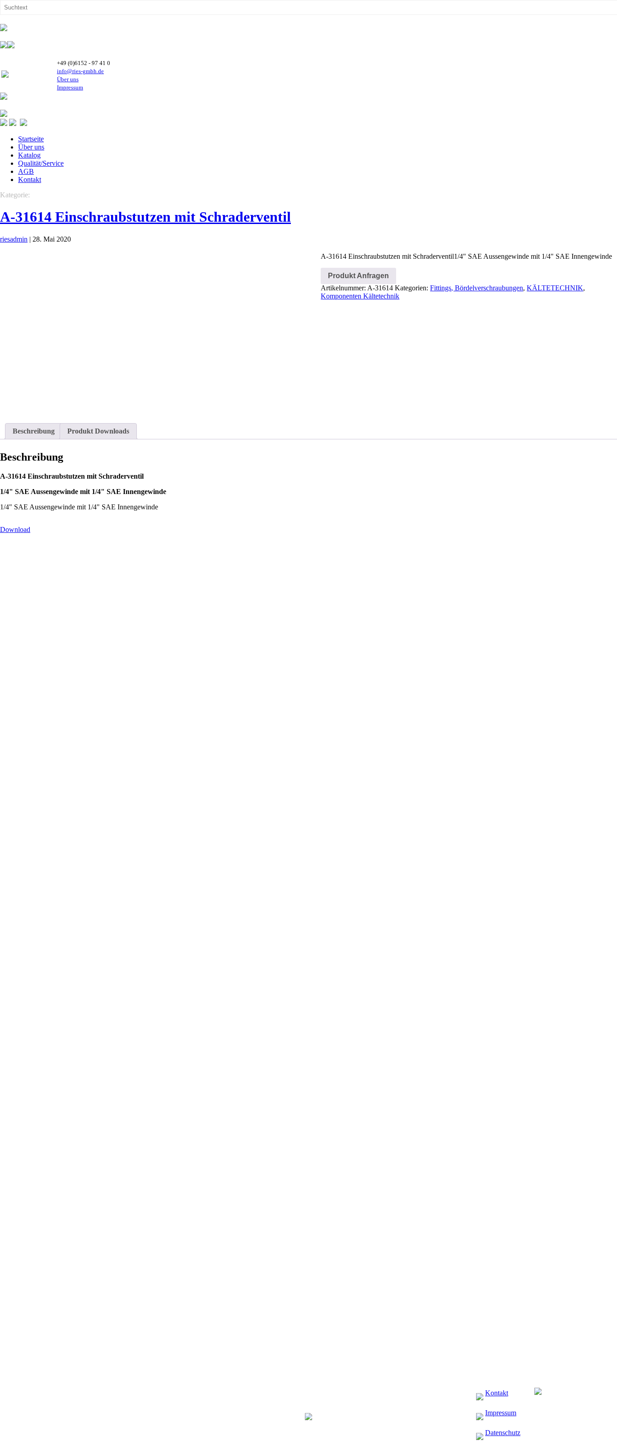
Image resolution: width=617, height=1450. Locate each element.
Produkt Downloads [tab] (98, 431)
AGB (26, 171)
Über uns (68, 79)
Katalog (29, 155)
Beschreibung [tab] (34, 431)
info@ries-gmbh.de (80, 71)
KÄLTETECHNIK (555, 288)
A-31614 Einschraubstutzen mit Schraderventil (145, 217)
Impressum (70, 87)
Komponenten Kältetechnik (360, 296)
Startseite (31, 139)
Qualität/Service (41, 163)
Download (15, 529)
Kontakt (29, 179)
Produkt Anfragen (358, 276)
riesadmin (14, 239)
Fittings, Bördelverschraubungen (476, 288)
